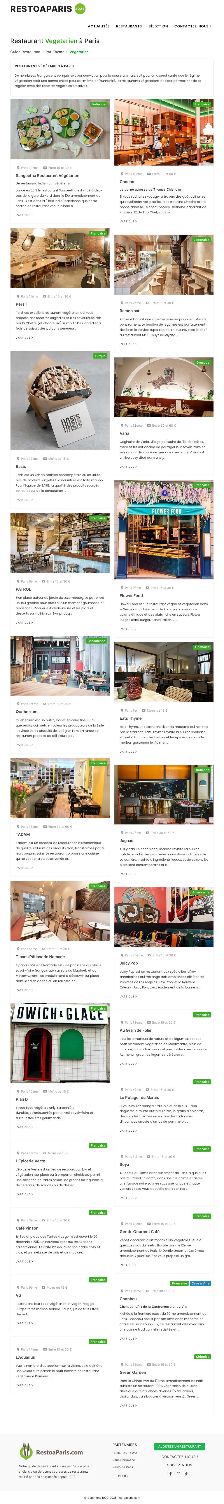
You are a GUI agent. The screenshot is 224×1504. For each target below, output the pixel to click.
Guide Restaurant (25, 52)
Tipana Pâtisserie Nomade (40, 956)
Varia (124, 433)
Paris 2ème (133, 303)
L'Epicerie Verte (30, 1161)
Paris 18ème (133, 1022)
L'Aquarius (25, 1357)
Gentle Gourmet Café (140, 1231)
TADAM (23, 834)
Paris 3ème (29, 1220)
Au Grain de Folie (135, 1030)
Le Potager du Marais (139, 1097)
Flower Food (131, 595)
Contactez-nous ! (192, 26)
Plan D (22, 1099)
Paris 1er (131, 710)
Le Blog (120, 1476)
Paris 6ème (29, 581)
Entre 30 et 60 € (164, 174)
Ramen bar (130, 310)
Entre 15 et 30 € (60, 168)
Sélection (158, 26)
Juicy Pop (129, 963)
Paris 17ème (29, 704)
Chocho (127, 181)
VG (18, 1295)
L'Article (23, 215)
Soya (124, 1164)
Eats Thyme (131, 718)
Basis (21, 466)
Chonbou (128, 1299)
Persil (21, 304)
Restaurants (129, 26)
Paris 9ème (133, 588)
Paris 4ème (133, 1089)
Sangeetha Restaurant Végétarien (47, 175)
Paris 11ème (29, 296)
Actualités (99, 26)
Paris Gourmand (123, 1460)
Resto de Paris (122, 1467)
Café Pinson (27, 1228)
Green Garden (133, 1372)
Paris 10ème (29, 168)
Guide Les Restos (124, 1453)
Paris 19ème (29, 458)
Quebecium (26, 711)
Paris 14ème (29, 1349)
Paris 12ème (133, 425)
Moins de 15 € (58, 458)
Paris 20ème (134, 955)
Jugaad (126, 840)
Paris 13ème (29, 826)
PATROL (23, 589)
